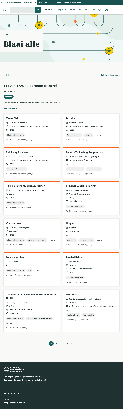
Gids (40, 2)
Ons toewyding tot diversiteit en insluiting (24, 380)
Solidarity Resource (17, 152)
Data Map (71, 294)
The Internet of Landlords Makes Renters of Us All (31, 296)
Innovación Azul (15, 257)
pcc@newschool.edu (13, 402)
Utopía (70, 223)
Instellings (96, 9)
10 (66, 343)
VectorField (12, 118)
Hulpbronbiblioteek (53, 2)
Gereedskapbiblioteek (73, 2)
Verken (48, 9)
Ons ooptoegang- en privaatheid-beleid (22, 376)
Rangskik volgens (111, 75)
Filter (8, 75)
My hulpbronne (65, 9)
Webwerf (9, 97)
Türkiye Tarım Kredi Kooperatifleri (25, 186)
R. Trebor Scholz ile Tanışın (81, 186)
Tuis (5, 35)
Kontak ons (10, 393)
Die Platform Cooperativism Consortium (19, 2)
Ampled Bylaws (75, 257)
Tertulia (70, 118)
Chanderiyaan (14, 223)
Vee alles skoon (11, 108)
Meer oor (83, 9)
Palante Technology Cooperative (84, 152)
